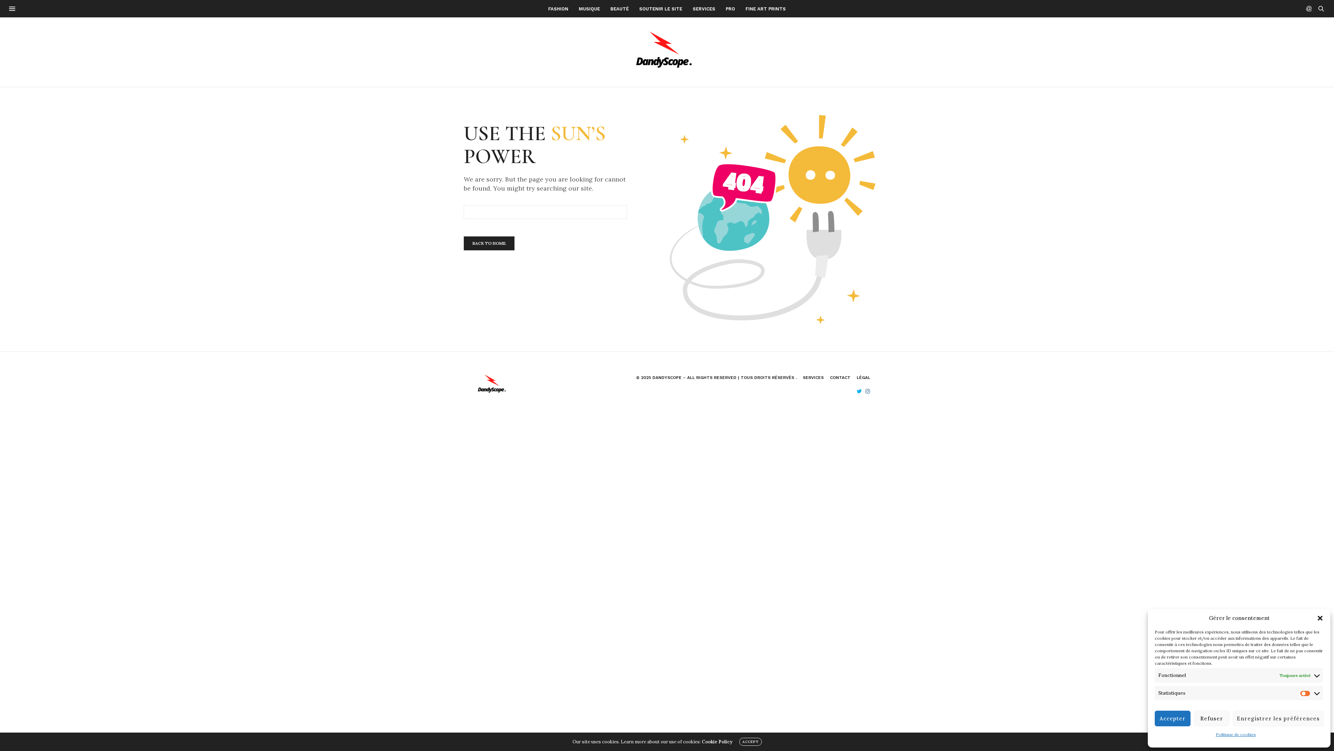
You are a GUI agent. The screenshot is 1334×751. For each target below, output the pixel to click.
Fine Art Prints (766, 8)
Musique (589, 8)
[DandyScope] (667, 52)
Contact (840, 377)
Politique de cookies (1236, 734)
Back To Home (489, 243)
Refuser (1211, 718)
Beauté (619, 8)
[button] (1320, 618)
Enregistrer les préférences (1278, 718)
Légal (863, 377)
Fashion (558, 8)
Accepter (1173, 718)
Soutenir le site (660, 8)
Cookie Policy (717, 742)
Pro (730, 8)
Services (704, 8)
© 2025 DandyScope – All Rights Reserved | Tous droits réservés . (716, 377)
